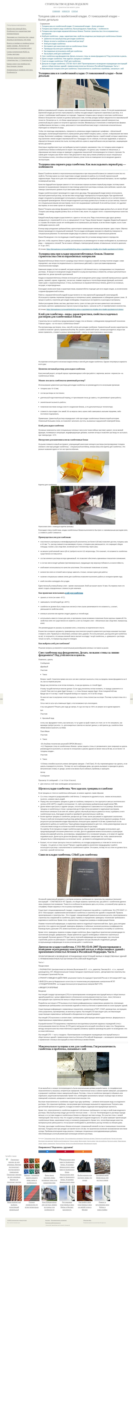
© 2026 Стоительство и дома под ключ (17, 1220)
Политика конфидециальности (53, 1222)
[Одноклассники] (83, 1151)
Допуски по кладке (112, 1141)
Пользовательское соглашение (59, 1220)
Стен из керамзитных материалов (74, 1138)
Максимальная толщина (90, 1143)
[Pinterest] (65, 1151)
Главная (56, 10)
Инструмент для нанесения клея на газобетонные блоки (65, 46)
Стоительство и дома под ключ (66, 4)
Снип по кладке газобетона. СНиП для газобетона (61, 61)
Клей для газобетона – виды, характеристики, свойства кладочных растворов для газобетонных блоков (82, 36)
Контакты (47, 1220)
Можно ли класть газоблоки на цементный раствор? (64, 41)
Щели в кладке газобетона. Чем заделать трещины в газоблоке (66, 58)
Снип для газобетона (101, 1141)
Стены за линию (74, 1141)
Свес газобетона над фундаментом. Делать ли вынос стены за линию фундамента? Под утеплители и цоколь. (84, 56)
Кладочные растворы (89, 1138)
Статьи (74, 10)
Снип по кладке (91, 1141)
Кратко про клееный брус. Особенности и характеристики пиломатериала (19, 31)
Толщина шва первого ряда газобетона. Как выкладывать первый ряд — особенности (75, 28)
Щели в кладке (82, 1141)
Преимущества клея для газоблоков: (58, 48)
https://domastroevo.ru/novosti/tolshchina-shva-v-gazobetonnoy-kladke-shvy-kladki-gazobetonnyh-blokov (84, 249)
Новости (66, 10)
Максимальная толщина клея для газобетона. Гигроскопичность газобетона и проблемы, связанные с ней (83, 68)
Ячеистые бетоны (60, 1143)
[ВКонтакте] (47, 1151)
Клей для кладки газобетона (54, 43)
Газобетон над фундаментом (61, 1141)
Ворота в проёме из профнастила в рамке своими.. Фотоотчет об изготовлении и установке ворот (20, 45)
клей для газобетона (74, 592)
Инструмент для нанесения (45, 1141)
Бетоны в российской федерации (74, 1143)
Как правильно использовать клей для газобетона (63, 51)
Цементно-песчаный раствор (103, 1138)
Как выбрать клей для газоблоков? (57, 53)
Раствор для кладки (116, 1138)
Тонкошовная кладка (49, 1138)
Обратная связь (87, 1220)
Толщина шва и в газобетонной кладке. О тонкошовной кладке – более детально (73, 26)
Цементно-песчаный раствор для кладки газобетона (64, 38)
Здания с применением (49, 1143)
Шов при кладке (60, 1138)
